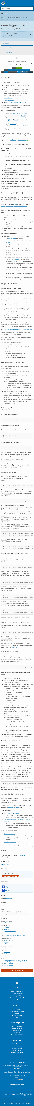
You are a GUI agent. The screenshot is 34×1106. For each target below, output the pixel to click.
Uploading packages (16, 994)
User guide (16, 996)
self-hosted (15, 114)
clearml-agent (12, 238)
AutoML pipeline (24, 126)
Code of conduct (16, 1048)
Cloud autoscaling (8, 98)
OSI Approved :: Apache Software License (14, 936)
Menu (28, 3)
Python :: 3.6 (7, 950)
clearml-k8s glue (14, 259)
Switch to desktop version (17, 1084)
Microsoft (6, 942)
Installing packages (16, 992)
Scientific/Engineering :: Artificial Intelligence (15, 960)
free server (14, 647)
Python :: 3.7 (7, 952)
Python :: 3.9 (7, 955)
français (16, 1093)
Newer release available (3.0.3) (11, 876)
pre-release (13, 17)
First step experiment (9, 834)
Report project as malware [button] (17, 970)
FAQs (17, 1000)
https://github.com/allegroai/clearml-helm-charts (14, 206)
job (9, 120)
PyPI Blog (16, 1009)
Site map (17, 1077)
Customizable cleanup (9, 100)
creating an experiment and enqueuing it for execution (17, 329)
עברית (16, 1096)
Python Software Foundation (23, 1072)
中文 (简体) (23, 1094)
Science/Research (8, 929)
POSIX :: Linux (7, 944)
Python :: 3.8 (7, 954)
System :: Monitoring (9, 965)
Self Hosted (13, 140)
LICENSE (22, 855)
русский (11, 1096)
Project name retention (16, 998)
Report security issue (17, 1046)
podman (8, 243)
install (23, 116)
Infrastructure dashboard (16, 1011)
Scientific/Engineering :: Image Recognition (15, 962)
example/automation (13, 807)
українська (7, 1094)
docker (15, 204)
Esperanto (20, 1096)
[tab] (17, 43)
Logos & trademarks (17, 1015)
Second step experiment (10, 842)
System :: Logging (8, 964)
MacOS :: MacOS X (8, 940)
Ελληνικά (13, 1094)
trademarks (10, 1072)
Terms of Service (16, 1044)
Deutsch (18, 1094)
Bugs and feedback (17, 1026)
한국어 (25, 1096)
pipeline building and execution (17, 102)
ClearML (16, 120)
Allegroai (7, 898)
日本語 (21, 1093)
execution (6, 126)
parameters (13, 124)
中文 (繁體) (29, 1094)
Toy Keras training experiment (11, 813)
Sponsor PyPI (17, 1033)
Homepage (6, 864)
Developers (7, 927)
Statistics (17, 1013)
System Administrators (10, 931)
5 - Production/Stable (9, 923)
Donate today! (17, 1068)
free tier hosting (23, 114)
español (12, 1093)
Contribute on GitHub (16, 1029)
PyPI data (4, 871)
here (19, 468)
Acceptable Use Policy (16, 1052)
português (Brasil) (28, 1093)
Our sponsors (17, 1017)
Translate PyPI (16, 1031)
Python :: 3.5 (7, 948)
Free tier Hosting (22, 140)
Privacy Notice (16, 1050)
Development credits (16, 1035)
